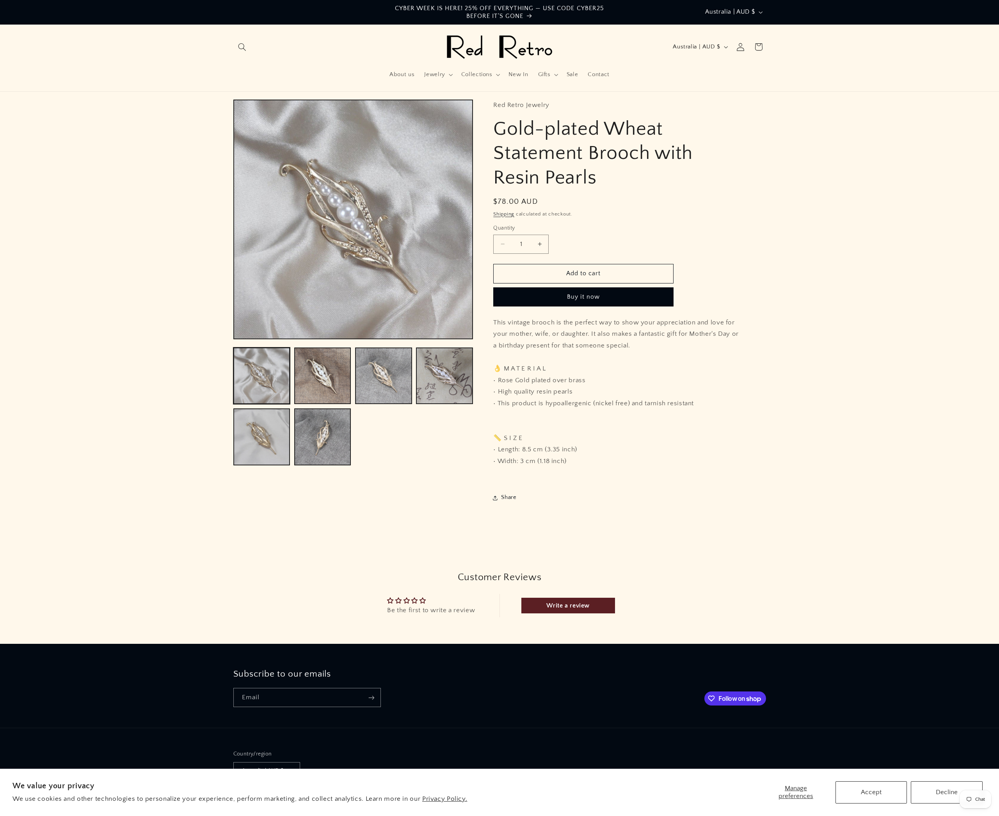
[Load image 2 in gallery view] (322, 375)
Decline (947, 792)
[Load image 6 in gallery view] (322, 436)
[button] (242, 47)
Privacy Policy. (444, 798)
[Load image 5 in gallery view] (261, 436)
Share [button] (508, 497)
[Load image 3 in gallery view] (383, 375)
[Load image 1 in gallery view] (261, 375)
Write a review (568, 605)
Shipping (503, 214)
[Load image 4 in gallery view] (444, 375)
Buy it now (583, 297)
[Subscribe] (371, 697)
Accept (871, 792)
